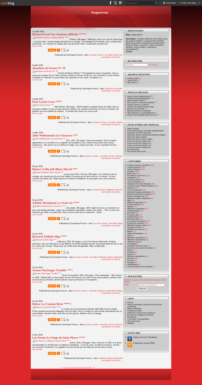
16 (80, 29)
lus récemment (133, 149)
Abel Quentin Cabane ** (137, 100)
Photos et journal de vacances (139, 194)
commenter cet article (111, 57)
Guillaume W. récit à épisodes (139, 133)
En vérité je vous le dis (136, 176)
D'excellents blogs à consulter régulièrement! (145, 131)
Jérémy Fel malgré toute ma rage (140, 107)
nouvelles (131, 213)
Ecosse (130, 254)
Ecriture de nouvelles (135, 223)
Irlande (119, 122)
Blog (128, 35)
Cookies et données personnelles (139, 384)
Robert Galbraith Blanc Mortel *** (54, 169)
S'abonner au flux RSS (143, 343)
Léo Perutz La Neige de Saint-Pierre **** (58, 337)
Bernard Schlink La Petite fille (139, 111)
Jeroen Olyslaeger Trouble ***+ (52, 270)
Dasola (130, 302)
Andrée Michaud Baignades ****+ (140, 98)
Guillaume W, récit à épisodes (139, 184)
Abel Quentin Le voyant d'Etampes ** (142, 113)
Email (126, 285)
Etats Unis (117, 55)
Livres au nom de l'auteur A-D (139, 141)
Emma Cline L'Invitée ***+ (137, 109)
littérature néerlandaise (107, 291)
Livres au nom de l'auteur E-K (139, 143)
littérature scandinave (136, 209)
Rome (129, 250)
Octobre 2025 (133, 78)
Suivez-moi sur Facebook (145, 337)
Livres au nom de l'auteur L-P (139, 145)
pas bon (119, 190)
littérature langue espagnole (138, 198)
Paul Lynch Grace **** (47, 101)
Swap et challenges (135, 233)
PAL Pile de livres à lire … (137, 151)
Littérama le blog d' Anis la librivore (141, 313)
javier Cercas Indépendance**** (140, 96)
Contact (129, 51)
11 (67, 29)
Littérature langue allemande (110, 257)
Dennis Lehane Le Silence (138, 105)
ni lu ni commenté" (134, 190)
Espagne (131, 262)
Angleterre (110, 190)
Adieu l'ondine (133, 129)
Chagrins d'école (134, 227)
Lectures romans (134, 180)
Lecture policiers (99, 190)
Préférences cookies (164, 384)
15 (77, 29)
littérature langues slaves (137, 225)
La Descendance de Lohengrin (139, 267)
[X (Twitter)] (115, 3)
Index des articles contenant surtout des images (146, 135)
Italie (129, 200)
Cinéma (130, 171)
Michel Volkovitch (134, 309)
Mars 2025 (131, 83)
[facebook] (110, 3)
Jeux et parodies (134, 182)
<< (61, 29)
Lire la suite (37, 46)
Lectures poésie (133, 205)
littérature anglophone (136, 256)
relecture (130, 188)
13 (72, 29)
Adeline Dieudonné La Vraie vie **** (55, 202)
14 (75, 29)
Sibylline (130, 323)
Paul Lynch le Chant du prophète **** (142, 103)
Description (131, 39)
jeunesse (131, 258)
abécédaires (132, 265)
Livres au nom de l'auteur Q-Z (139, 147)
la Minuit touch (133, 217)
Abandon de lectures (113, 88)
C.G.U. (119, 384)
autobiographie (133, 211)
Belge (120, 223)
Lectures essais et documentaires (140, 186)
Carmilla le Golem (134, 311)
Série (129, 236)
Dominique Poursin (49, 384)
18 (85, 29)
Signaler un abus (107, 384)
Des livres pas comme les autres (140, 248)
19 (87, 29)
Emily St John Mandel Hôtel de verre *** (143, 115)
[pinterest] (120, 3)
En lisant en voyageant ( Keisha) (140, 315)
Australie (130, 252)
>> (94, 29)
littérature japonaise (135, 202)
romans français (115, 156)
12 (70, 29)
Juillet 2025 (132, 81)
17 (82, 29)
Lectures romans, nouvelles (101, 55)
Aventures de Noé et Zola (137, 246)
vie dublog (131, 244)
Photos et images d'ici (136, 196)
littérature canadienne (136, 238)
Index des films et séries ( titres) (139, 139)
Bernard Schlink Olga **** (49, 236)
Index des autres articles (137, 137)
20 (90, 29)
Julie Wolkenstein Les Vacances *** (55, 135)
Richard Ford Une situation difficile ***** (59, 34)
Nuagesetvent (99, 12)
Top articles (82, 384)
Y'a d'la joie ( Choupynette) (138, 319)
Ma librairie (131, 317)
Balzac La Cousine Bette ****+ (51, 303)
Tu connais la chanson (136, 221)
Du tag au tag (132, 215)
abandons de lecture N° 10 (48, 68)
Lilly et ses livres (133, 321)
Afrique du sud (133, 242)
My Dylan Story (133, 219)
